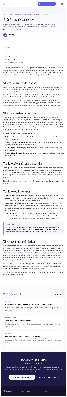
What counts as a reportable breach (15, 51)
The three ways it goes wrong (13, 59)
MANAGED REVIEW (12, 4)
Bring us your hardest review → (22, 377)
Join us (33, 4)
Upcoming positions (26, 391)
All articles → (58, 294)
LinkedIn (36, 391)
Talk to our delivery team (11, 272)
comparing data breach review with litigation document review (26, 266)
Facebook (44, 391)
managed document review (36, 268)
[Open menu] (62, 4)
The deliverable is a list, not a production (16, 56)
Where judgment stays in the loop (14, 62)
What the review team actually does (15, 54)
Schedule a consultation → (47, 4)
